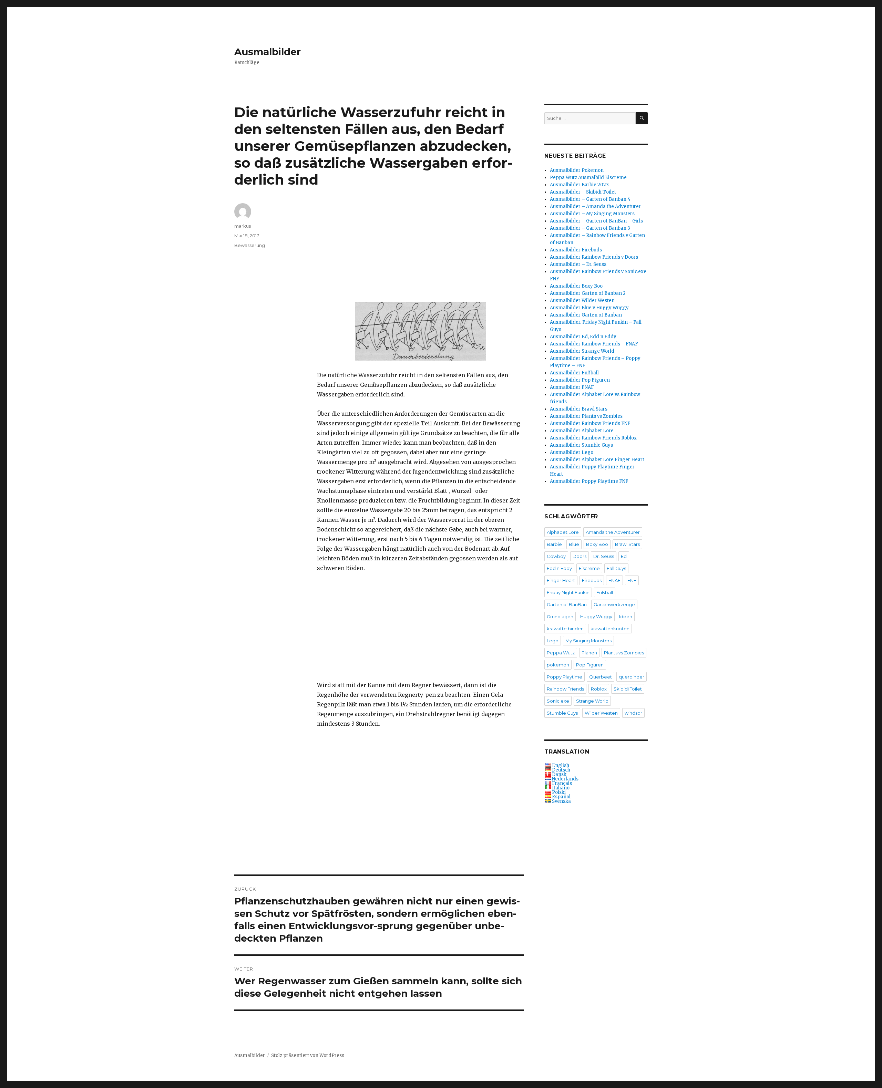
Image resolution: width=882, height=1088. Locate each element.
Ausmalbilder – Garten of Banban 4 (590, 199)
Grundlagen (560, 616)
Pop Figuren (590, 664)
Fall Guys (616, 568)
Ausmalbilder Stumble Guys (581, 445)
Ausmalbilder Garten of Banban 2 (588, 293)
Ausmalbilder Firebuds (576, 250)
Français (562, 783)
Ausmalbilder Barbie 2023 (579, 185)
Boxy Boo (597, 544)
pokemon (558, 664)
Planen (589, 652)
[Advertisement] (422, 253)
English (560, 765)
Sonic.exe (558, 701)
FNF (631, 580)
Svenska (561, 801)
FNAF (614, 580)
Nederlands (565, 779)
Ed (624, 556)
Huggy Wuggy (596, 616)
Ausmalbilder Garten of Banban (586, 315)
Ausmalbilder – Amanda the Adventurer (595, 206)
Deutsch (561, 770)
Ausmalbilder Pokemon (577, 170)
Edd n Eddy (559, 568)
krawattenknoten (610, 628)
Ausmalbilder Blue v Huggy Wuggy (589, 308)
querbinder (631, 677)
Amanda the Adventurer (613, 532)
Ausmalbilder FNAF (572, 387)
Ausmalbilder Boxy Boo (576, 286)
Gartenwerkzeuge (614, 604)
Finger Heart (561, 580)
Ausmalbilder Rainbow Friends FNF (590, 423)
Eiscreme (589, 568)
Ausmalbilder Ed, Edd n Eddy (583, 337)
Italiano (561, 788)
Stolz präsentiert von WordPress (307, 1055)
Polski (559, 792)
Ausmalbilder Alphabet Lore (582, 431)
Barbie (554, 544)
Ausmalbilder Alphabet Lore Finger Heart (597, 460)
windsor (633, 713)
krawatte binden (565, 628)
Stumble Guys (562, 713)
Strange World (592, 701)
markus (242, 226)
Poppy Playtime (564, 677)
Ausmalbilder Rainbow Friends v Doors (594, 257)
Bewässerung (249, 245)
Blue (574, 544)
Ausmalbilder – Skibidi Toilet (583, 192)
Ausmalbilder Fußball (574, 373)
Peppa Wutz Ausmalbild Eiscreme (588, 177)
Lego (552, 640)
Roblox (599, 689)
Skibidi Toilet (628, 689)
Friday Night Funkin (568, 592)
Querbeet (600, 677)
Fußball (604, 592)
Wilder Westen (601, 713)
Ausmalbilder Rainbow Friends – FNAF (594, 344)
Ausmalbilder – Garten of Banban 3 (590, 228)
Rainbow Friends (565, 689)
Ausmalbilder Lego (571, 452)
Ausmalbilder (267, 52)
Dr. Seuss (603, 556)
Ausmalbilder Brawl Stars (578, 409)
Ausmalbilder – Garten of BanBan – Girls (596, 221)
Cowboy (556, 556)
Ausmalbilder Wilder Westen (582, 300)
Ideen (625, 616)
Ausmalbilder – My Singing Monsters (592, 214)
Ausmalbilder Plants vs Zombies (586, 416)
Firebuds (592, 580)
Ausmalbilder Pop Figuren (580, 380)
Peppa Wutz (561, 652)
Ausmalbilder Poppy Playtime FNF (589, 481)
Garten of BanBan (567, 604)
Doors (579, 556)
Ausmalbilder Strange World (582, 351)
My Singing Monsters (588, 640)
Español (561, 797)
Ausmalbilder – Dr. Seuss (578, 264)
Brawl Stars (627, 544)
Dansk (559, 774)
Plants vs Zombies (624, 652)
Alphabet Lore (563, 532)
